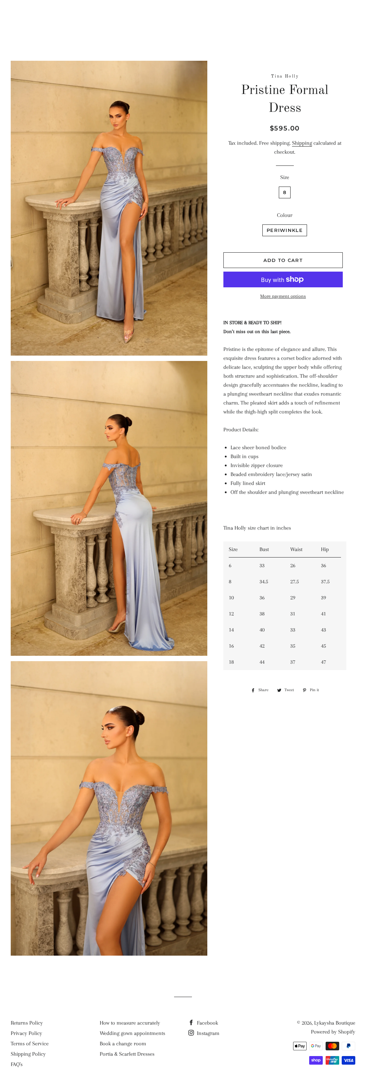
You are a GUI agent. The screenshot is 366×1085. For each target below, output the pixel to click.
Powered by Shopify (333, 1032)
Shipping (302, 143)
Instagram (207, 1033)
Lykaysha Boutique (183, 16)
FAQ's (17, 1064)
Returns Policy (27, 1023)
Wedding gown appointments (132, 1033)
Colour (284, 215)
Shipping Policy (28, 1054)
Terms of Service (30, 1043)
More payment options (283, 296)
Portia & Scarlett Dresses (127, 1054)
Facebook (207, 1023)
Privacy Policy (26, 1033)
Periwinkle (285, 230)
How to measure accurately (130, 1023)
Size (284, 177)
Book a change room (123, 1043)
